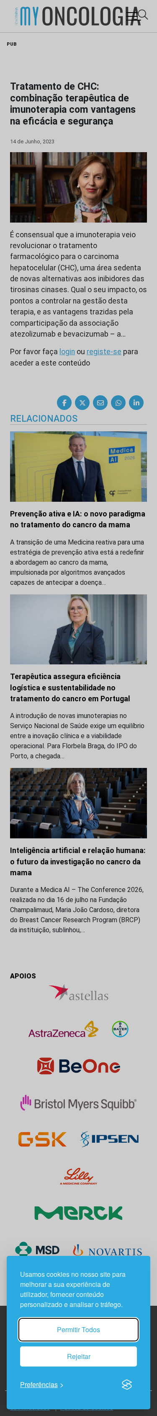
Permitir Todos (78, 1329)
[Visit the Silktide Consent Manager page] (127, 1385)
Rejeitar (78, 1356)
